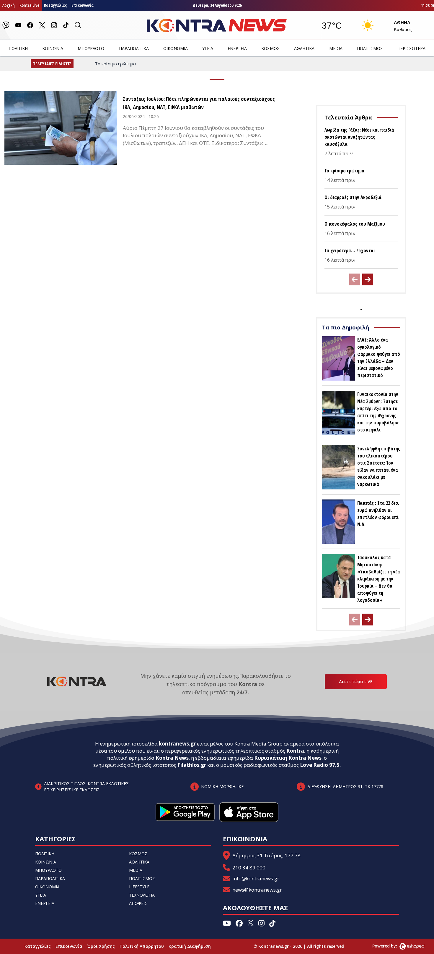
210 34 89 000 (248, 867)
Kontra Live (29, 5)
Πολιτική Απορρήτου (142, 946)
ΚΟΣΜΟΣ (270, 48)
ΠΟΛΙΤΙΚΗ (18, 48)
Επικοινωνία (82, 5)
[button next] (367, 279)
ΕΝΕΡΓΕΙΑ (237, 48)
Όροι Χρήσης (101, 946)
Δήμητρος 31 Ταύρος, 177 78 (266, 855)
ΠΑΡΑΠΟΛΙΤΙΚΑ (134, 48)
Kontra (295, 750)
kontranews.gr (177, 743)
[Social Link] (5, 25)
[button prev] (354, 279)
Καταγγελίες (55, 5)
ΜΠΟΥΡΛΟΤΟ (91, 48)
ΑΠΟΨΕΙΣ (138, 903)
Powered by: (391, 946)
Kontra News (172, 757)
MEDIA (335, 48)
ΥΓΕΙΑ (207, 48)
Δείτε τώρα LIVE (356, 681)
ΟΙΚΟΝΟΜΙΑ (175, 48)
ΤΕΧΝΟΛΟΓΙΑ (142, 895)
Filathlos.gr (191, 764)
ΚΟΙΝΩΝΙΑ (52, 48)
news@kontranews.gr (257, 889)
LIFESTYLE (139, 887)
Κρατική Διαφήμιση (190, 946)
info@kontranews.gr (255, 878)
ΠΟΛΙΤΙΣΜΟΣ (370, 48)
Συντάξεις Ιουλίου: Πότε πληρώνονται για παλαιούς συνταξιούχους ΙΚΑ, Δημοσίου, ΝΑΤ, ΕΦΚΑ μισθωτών (199, 103)
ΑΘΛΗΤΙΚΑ (304, 48)
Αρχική (8, 5)
